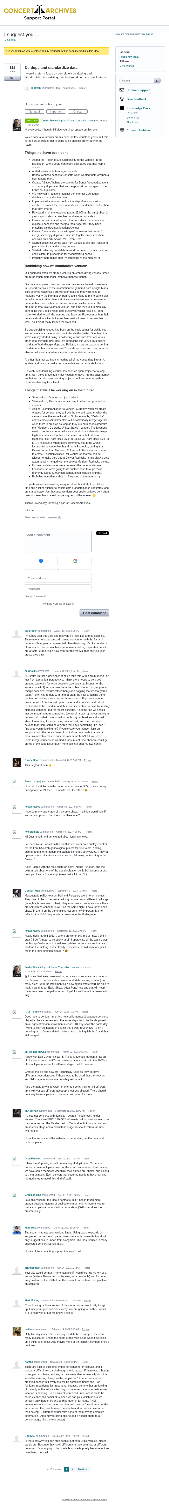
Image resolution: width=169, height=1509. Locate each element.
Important (58, 112)
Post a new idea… (130, 56)
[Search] (157, 80)
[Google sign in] (75, 561)
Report (86, 631)
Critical (80, 112)
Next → (83, 1469)
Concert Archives (139, 130)
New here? (58, 603)
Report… (83, 88)
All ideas (125, 61)
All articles (132, 122)
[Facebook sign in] (41, 561)
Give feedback (137, 99)
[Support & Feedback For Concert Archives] (40, 12)
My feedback (127, 66)
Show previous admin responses (43, 517)
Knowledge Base (138, 108)
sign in (149, 34)
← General (10, 39)
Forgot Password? (36, 596)
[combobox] (138, 80)
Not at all (36, 112)
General (125, 52)
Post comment (94, 613)
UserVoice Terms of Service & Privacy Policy (84, 1499)
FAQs (130, 113)
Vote (12, 78)
